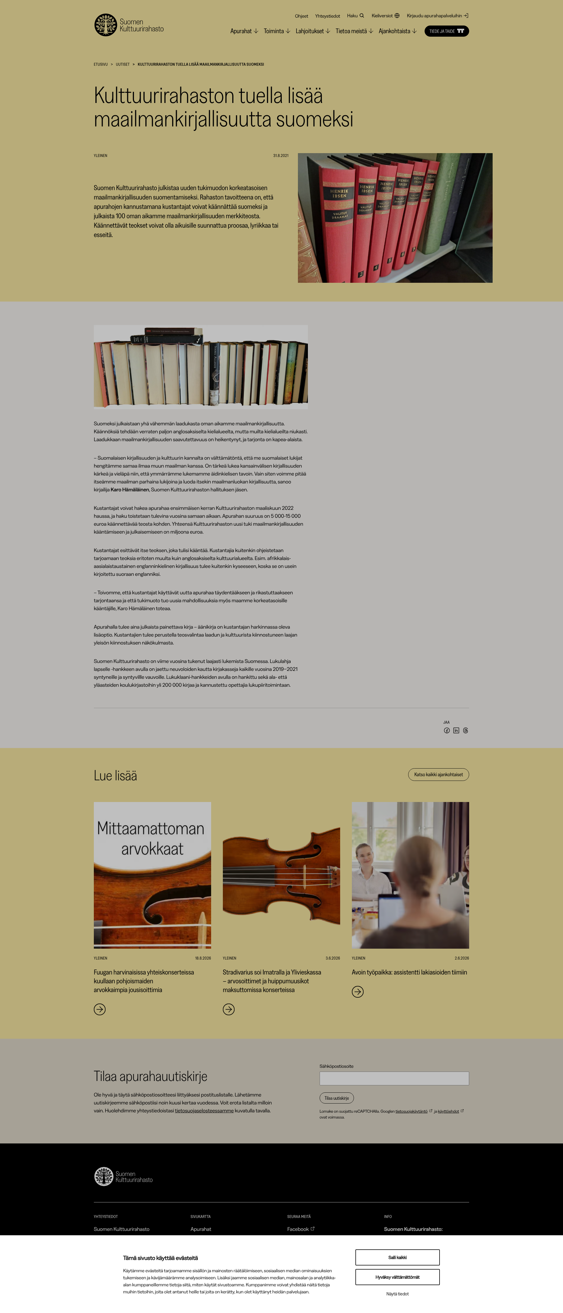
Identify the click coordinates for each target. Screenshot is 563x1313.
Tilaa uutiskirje (337, 1098)
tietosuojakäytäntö (412, 1111)
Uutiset (123, 64)
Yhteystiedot (327, 16)
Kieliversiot (382, 15)
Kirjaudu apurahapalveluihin (434, 15)
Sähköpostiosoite (337, 1066)
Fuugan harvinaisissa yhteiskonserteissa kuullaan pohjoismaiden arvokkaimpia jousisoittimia (144, 981)
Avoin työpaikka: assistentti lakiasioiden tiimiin (409, 972)
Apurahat (201, 1229)
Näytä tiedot (397, 1294)
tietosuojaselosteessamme (204, 1110)
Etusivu (101, 64)
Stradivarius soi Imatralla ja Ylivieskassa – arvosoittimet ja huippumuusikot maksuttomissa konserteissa (272, 981)
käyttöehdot (448, 1111)
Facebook (298, 1229)
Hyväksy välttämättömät (398, 1277)
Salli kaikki (398, 1257)
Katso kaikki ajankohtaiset (438, 774)
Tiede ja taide (442, 31)
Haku (352, 15)
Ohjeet (301, 16)
